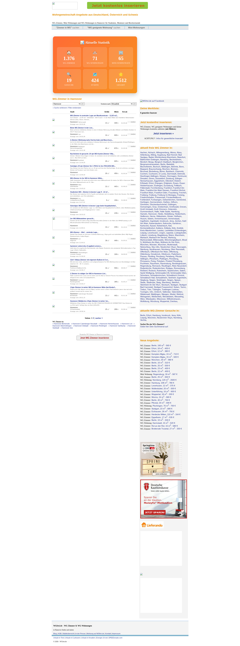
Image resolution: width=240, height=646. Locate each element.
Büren (162, 171)
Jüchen (178, 221)
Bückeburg (153, 171)
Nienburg (144, 249)
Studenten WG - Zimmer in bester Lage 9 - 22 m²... (89, 192)
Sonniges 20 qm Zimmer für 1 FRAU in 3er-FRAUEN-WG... (93, 166)
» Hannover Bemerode (61, 324)
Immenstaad (173, 218)
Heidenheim (180, 214)
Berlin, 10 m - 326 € (161, 420)
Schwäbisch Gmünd (175, 275)
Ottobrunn (165, 254)
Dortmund (182, 176)
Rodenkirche (145, 268)
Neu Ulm (155, 247)
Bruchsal (144, 171)
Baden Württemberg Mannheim (162, 157)
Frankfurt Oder (160, 192)
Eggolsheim (159, 181)
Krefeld (180, 228)
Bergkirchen (177, 162)
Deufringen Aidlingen (149, 176)
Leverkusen (153, 233)
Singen (170, 280)
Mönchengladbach (173, 240)
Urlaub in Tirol (58, 638)
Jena (171, 221)
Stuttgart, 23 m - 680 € (162, 409)
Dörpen (163, 176)
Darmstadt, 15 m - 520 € (164, 423)
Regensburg (145, 266)
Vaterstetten (177, 292)
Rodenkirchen (158, 268)
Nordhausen (154, 249)
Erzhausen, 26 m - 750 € (163, 411)
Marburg (172, 237)
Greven (183, 207)
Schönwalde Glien (178, 273)
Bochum (156, 166)
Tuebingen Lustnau (170, 289)
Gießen (166, 202)
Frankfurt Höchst (177, 190)
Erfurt (151, 183)
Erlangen (159, 183)
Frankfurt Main (146, 192)
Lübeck (143, 235)
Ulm (151, 292)
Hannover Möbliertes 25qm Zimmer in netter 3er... (89, 301)
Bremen (174, 169)
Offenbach (144, 252)
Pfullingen (163, 259)
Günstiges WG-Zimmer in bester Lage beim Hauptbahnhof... (93, 206)
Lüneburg (152, 235)
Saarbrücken (173, 270)
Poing (153, 261)
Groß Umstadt (146, 209)
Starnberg (166, 282)
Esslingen (158, 185)
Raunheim (154, 263)
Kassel (153, 226)
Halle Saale (165, 211)
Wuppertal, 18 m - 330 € (163, 394)
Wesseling (178, 296)
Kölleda (167, 228)
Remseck (156, 266)
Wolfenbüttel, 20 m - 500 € (164, 388)
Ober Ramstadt (177, 249)
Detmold (181, 174)
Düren (151, 178)
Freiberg (144, 195)
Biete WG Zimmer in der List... (81, 128)
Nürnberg (165, 249)
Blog (55, 634)
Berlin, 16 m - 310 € (161, 363)
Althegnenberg (162, 152)
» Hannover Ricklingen (98, 326)
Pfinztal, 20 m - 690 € (161, 403)
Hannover (152, 214)
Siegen (152, 280)
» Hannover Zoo (67, 328)
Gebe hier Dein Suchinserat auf (154, 326)
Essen (175, 183)
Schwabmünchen (157, 275)
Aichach (151, 152)
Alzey (179, 152)
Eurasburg (168, 185)
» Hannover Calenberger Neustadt (84, 324)
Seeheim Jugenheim (177, 278)
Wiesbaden (151, 299)
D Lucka (162, 174)
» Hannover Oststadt (80, 326)
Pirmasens (145, 261)
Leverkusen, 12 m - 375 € (163, 385)
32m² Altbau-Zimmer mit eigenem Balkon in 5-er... (89, 260)
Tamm (183, 287)
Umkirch (157, 292)
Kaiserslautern (155, 223)
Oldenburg (145, 254)
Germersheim (156, 202)
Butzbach (170, 171)
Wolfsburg (144, 301)
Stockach (165, 285)
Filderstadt (145, 188)
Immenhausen (161, 218)
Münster (153, 244)
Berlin (162, 164)
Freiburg (152, 195)
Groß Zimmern (160, 209)
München (144, 244)
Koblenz (159, 228)
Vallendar (166, 292)
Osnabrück (155, 254)
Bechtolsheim (175, 159)
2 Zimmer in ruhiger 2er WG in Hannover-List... (88, 274)
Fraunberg (173, 192)
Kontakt (108, 634)
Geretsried (181, 200)
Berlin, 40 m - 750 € (161, 400)
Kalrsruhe (167, 223)
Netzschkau (145, 247)
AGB (59, 634)
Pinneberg (173, 259)
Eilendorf (169, 181)
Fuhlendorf (145, 200)
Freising (180, 195)
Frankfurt (168, 188)
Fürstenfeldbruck (173, 197)
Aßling (153, 155)
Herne (152, 216)
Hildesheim (161, 216)
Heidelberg (169, 214)
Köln (174, 228)
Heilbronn (144, 216)
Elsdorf (177, 181)
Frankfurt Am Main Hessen (157, 190)
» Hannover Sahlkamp (116, 326)
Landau (160, 230)
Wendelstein (167, 296)
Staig (158, 282)
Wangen (165, 294)
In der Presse (80, 634)
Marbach (144, 237)
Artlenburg (144, 155)
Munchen (162, 244)
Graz (154, 207)
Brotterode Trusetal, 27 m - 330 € (167, 429)
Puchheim (144, 263)
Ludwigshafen (180, 233)
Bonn (181, 166)
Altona (173, 152)
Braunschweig (155, 169)
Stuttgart (174, 285)
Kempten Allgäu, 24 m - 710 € (165, 354)
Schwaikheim (161, 278)
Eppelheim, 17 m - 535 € (163, 417)
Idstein (150, 218)
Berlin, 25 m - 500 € (161, 365)
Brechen (166, 169)
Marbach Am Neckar (158, 237)
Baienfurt (181, 157)
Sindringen (161, 280)
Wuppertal (164, 301)
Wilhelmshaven (173, 299)
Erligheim (168, 183)
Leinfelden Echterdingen (175, 230)
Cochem (144, 174)
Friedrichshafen (147, 197)
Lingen (162, 233)
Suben (176, 287)
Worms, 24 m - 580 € (161, 397)
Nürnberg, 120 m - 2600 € (165, 380)
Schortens (144, 275)
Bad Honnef (172, 155)
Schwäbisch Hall (147, 278)
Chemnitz (179, 171)
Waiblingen (155, 294)
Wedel (172, 294)
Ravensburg (165, 263)
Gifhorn (174, 202)
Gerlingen (144, 202)
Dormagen (172, 176)
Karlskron (176, 223)
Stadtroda (151, 282)
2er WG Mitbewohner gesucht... (82, 219)
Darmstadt (171, 174)
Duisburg (170, 178)
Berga (151, 162)
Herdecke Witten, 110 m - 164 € (166, 414)
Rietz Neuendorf (179, 266)
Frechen (182, 192)
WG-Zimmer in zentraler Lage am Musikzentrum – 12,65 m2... (94, 116)
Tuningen (144, 292)
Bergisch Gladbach (163, 162)
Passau (143, 256)
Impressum (116, 634)
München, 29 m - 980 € (162, 360)
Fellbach (178, 185)
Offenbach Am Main (159, 252)
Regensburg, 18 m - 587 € (165, 374)
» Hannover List (126, 324)
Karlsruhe (144, 226)
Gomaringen (145, 207)
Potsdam (161, 261)
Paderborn (176, 254)
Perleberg (170, 256)
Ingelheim (144, 221)
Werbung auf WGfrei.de (95, 634)
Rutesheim (161, 270)
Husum (143, 218)
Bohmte (174, 166)
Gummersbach (146, 211)
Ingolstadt (154, 221)
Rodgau (169, 268)
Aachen (143, 152)
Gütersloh (172, 209)
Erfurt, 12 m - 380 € (161, 351)
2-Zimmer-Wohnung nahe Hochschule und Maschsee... (91, 140)
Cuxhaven (153, 174)
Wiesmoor (161, 299)
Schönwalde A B (162, 273)
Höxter (170, 216)
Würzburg (154, 301)
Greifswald (174, 207)
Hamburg (175, 211)
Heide (160, 214)
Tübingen (156, 289)
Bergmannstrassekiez (149, 164)
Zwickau (173, 301)
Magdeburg (162, 235)
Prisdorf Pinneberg (174, 261)
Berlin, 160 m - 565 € (161, 345)
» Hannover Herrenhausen (109, 324)
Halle (156, 211)
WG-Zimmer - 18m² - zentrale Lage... (84, 232)
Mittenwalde (158, 240)
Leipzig (143, 233)
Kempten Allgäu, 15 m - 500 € (165, 357)
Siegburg (144, 280)
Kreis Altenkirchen (148, 230)
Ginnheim (144, 204)
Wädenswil (145, 294)
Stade (142, 282)
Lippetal (169, 233)
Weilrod (180, 294)
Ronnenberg (179, 268)
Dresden (144, 178)
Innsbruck (164, 221)
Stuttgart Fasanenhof (163, 287)
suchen (67, 27)
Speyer (177, 280)
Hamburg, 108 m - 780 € (163, 383)
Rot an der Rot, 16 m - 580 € (165, 426)
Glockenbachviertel (158, 204)
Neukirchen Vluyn (168, 247)
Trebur (143, 289)
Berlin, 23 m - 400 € (161, 368)
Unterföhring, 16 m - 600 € (164, 391)
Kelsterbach (162, 226)
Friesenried (160, 197)
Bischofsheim (146, 166)
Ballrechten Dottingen (149, 159)
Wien (142, 299)
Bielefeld (170, 164)
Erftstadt (144, 183)
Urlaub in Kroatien (88, 638)
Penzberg (160, 256)
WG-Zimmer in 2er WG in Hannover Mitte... (86, 178)
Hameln (143, 214)
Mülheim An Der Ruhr (170, 242)
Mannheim (179, 235)
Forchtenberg (157, 188)
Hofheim (178, 216)
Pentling (151, 256)
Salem (182, 270)
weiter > (99, 318)
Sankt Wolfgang (147, 273)
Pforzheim (153, 259)
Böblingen (165, 166)
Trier (149, 289)
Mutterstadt (172, 244)
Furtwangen (156, 200)
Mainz (171, 235)
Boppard (144, 169)
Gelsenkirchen (169, 200)
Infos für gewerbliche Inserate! (169, 138)
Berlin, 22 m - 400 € (161, 371)
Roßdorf (144, 270)
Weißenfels (156, 296)
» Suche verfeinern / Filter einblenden (67, 108)
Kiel (170, 226)
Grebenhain (163, 207)
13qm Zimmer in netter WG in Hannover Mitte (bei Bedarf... (93, 287)
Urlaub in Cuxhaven (72, 638)
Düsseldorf (160, 178)
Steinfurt (175, 282)
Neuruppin (181, 247)
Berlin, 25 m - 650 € (161, 377)
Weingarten (145, 296)
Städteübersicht (68, 634)
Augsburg (161, 155)
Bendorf (143, 162)
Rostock (152, 270)
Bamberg (164, 159)
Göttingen (172, 204)
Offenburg (173, 252)
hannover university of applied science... (86, 246)
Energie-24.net (102, 638)
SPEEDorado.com (115, 638)
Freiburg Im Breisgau (167, 195)
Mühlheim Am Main (151, 242)
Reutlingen (166, 266)
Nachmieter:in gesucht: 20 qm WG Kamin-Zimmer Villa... (92, 154)
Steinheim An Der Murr (150, 285)
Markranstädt (146, 240)
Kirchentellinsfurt (147, 228)
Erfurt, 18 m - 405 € (161, 348)
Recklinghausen (179, 263)
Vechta (143, 320)
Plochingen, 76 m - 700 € (164, 406)
